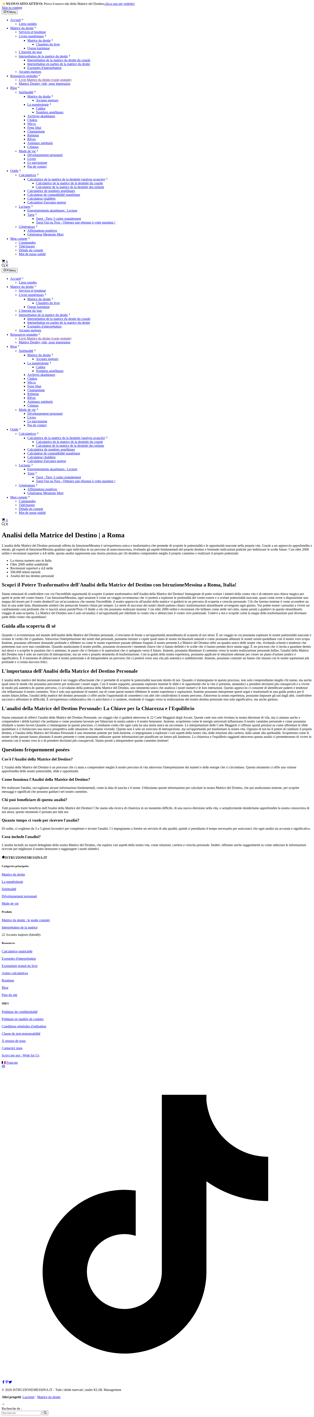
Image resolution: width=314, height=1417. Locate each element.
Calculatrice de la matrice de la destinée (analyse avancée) (66, 179)
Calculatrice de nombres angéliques (51, 191)
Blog (13, 88)
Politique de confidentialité (20, 1012)
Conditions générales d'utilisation (24, 1026)
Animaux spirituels (40, 143)
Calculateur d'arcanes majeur (46, 202)
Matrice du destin (22, 28)
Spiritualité (26, 92)
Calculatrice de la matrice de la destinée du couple (69, 183)
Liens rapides (28, 24)
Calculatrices (27, 175)
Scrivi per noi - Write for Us (20, 1055)
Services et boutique (32, 32)
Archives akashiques (41, 116)
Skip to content (12, 7)
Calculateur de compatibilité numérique (53, 194)
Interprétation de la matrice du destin (43, 56)
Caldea (40, 108)
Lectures (24, 206)
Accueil (15, 20)
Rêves (31, 139)
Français (12, 1062)
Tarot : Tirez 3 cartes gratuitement (58, 218)
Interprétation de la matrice (20, 927)
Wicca (31, 124)
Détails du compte (31, 250)
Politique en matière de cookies (23, 1019)
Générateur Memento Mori (45, 234)
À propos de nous (14, 1041)
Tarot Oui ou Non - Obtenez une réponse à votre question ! (75, 222)
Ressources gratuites (24, 76)
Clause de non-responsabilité (21, 1033)
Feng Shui (34, 127)
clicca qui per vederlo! (120, 4)
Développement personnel (45, 155)
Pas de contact (37, 166)
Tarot (30, 215)
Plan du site (9, 995)
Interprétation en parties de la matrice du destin (58, 64)
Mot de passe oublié (32, 254)
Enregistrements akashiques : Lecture (52, 210)
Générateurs (27, 227)
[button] (5, 266)
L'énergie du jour (30, 52)
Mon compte (18, 238)
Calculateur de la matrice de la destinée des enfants (70, 187)
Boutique (8, 980)
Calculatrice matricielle (17, 951)
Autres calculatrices (15, 973)
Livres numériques (31, 36)
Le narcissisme (37, 162)
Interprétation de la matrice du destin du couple (58, 60)
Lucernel (28, 1397)
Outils (14, 171)
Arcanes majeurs (30, 71)
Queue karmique (38, 48)
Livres (31, 159)
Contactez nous (12, 1048)
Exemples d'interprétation (44, 68)
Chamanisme (36, 131)
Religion (33, 135)
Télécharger (27, 246)
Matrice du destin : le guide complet (26, 920)
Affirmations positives (42, 230)
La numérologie (38, 104)
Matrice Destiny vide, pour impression (44, 83)
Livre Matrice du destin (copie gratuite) (45, 80)
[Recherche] (45, 1413)
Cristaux (33, 147)
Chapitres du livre (48, 44)
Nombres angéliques (49, 112)
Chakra (32, 120)
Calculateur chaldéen (41, 198)
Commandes (27, 242)
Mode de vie (27, 151)
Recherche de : (12, 1408)
